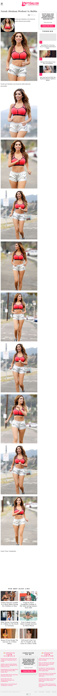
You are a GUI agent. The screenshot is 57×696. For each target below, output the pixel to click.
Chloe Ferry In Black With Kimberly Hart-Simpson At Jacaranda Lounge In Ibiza (47, 685)
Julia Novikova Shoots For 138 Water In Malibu (46, 659)
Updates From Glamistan (47, 654)
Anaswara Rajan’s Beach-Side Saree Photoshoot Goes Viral (9, 675)
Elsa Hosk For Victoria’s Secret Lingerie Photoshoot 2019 (48, 46)
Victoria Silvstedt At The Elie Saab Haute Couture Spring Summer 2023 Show (47, 675)
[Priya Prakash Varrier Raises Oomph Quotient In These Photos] (28, 616)
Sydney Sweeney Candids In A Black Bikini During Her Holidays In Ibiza (9, 604)
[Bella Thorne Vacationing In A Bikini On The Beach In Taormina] (9, 616)
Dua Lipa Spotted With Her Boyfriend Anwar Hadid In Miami (48, 79)
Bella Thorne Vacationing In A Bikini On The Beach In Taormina (9, 623)
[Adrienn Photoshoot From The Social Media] (47, 54)
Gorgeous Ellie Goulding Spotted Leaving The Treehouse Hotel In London (9, 660)
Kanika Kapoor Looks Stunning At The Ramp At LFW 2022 (9, 685)
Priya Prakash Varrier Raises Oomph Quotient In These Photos (28, 623)
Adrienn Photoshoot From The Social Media (47, 62)
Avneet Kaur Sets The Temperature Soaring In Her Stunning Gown (7, 680)
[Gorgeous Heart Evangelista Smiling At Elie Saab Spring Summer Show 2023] (28, 596)
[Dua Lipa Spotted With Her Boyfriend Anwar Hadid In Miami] (47, 69)
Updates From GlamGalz (9, 654)
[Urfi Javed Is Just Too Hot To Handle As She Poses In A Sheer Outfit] (28, 633)
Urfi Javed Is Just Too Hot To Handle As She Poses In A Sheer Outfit (28, 641)
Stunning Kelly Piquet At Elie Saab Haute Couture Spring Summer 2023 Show (47, 680)
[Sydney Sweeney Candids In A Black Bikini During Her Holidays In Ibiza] (9, 596)
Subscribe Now (48, 26)
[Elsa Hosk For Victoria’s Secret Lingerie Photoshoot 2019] (47, 37)
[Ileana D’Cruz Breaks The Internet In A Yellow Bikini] (9, 633)
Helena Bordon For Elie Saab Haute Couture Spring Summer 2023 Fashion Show (9, 671)
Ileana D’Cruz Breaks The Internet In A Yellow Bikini (9, 641)
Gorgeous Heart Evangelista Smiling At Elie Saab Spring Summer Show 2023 (28, 605)
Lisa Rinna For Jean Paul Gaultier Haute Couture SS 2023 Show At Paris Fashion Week (47, 669)
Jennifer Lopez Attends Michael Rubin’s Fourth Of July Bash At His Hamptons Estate (9, 665)
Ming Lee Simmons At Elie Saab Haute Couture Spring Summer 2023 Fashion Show (46, 664)
